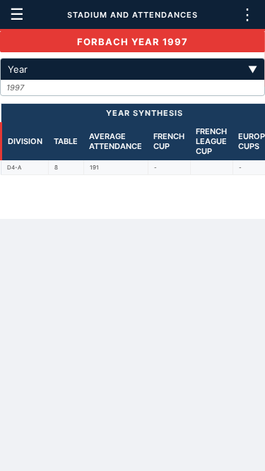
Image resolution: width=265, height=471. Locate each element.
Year (132, 69)
